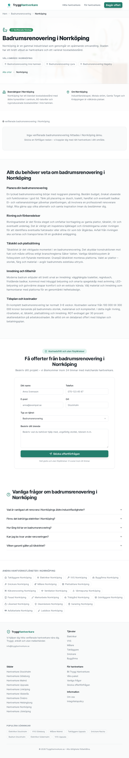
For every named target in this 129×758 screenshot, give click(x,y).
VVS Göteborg (38, 731)
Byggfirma (72, 658)
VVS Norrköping (78, 577)
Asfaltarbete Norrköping (20, 610)
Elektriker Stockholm (18, 731)
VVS (69, 640)
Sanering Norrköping (82, 604)
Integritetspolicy (75, 701)
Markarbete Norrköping (47, 597)
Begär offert (113, 5)
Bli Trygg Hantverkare (78, 671)
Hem (5, 13)
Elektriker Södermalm (40, 737)
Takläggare (73, 649)
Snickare (71, 654)
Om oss (71, 696)
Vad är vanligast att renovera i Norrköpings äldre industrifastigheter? (46, 509)
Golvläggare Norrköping (110, 597)
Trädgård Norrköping (78, 597)
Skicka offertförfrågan (66, 453)
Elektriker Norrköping (51, 577)
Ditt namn (26, 385)
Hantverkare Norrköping (19, 707)
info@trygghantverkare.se (18, 646)
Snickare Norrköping (18, 584)
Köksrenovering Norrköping (22, 590)
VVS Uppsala (60, 737)
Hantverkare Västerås (18, 693)
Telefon (69, 385)
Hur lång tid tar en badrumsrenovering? (29, 527)
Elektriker (72, 636)
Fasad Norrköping (17, 597)
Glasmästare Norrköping (50, 604)
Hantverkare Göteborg (18, 676)
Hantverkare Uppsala (17, 685)
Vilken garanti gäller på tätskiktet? (26, 545)
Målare (70, 645)
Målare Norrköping (47, 584)
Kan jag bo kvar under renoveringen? (28, 536)
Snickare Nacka (98, 731)
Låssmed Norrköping (18, 604)
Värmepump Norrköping (88, 590)
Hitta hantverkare (71, 5)
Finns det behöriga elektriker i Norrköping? (31, 518)
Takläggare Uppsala (77, 731)
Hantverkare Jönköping (19, 711)
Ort (67, 399)
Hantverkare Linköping (18, 689)
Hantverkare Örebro (17, 698)
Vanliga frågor (74, 680)
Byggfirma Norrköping (106, 577)
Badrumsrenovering (21, 13)
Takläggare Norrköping (20, 577)
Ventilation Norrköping (55, 590)
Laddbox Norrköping (52, 610)
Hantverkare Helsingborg (19, 702)
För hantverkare (92, 5)
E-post (24, 399)
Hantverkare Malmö (17, 680)
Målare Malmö (56, 731)
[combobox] (64, 418)
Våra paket (72, 676)
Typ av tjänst (27, 412)
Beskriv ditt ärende (30, 426)
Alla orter (7, 72)
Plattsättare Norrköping (77, 584)
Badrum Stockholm (17, 737)
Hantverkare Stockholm (19, 671)
